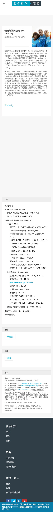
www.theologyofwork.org (29, 386)
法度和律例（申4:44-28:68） (18, 272)
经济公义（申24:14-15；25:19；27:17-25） (27, 303)
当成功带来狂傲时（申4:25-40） (20, 216)
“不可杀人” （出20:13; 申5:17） (22, 254)
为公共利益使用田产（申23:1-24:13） (25, 300)
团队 (8, 436)
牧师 (8, 484)
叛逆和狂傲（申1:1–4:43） (15, 209)
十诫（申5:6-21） (14, 224)
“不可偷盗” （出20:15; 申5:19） (22, 261)
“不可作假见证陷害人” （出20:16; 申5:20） (26, 265)
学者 (8, 488)
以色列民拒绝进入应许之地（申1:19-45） (23, 213)
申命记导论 (9, 206)
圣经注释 (10, 458)
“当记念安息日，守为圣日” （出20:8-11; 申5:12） (29, 240)
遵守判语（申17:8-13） (19, 293)
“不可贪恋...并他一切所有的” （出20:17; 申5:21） (29, 268)
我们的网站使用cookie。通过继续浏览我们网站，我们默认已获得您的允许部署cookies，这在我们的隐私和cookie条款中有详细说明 (25, 506)
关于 (8, 432)
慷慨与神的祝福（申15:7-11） (22, 282)
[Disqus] (26, 158)
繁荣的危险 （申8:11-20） (20, 279)
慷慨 (9, 358)
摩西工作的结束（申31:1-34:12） (18, 311)
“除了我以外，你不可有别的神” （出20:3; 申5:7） (29, 227)
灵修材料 (10, 462)
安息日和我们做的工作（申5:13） (25, 244)
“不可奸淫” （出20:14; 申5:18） (22, 258)
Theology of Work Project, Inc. (31, 383)
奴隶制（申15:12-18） (19, 286)
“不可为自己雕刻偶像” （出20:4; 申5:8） (25, 231)
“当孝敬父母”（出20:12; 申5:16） (23, 251)
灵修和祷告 (11, 466)
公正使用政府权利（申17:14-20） (23, 296)
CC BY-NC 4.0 (23, 390)
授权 (8, 440)
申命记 (10, 337)
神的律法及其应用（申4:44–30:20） (19, 220)
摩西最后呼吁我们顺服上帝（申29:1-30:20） (24, 307)
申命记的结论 (10, 315)
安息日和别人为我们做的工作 (23, 247)
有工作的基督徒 (13, 492)
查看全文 (9, 105)
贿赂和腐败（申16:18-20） (20, 289)
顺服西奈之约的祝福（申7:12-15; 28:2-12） (27, 276)
